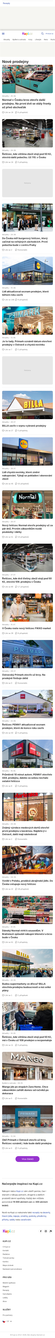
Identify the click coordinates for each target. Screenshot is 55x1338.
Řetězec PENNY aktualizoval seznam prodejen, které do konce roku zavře (27, 710)
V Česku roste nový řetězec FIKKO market (27, 612)
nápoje (16, 1216)
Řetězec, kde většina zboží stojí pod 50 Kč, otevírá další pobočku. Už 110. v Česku (27, 139)
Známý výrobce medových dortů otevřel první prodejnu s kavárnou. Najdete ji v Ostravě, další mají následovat (27, 814)
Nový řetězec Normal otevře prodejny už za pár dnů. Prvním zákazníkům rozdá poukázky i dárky (27, 512)
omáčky (24, 1216)
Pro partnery (7, 1315)
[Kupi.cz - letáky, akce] (27, 34)
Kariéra (5, 1262)
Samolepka (7, 1294)
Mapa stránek (8, 1265)
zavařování (26, 1219)
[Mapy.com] (51, 1231)
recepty (36, 1212)
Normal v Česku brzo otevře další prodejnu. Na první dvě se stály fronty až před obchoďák (27, 87)
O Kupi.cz (6, 1247)
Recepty (6, 3)
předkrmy (41, 1216)
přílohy (5, 1219)
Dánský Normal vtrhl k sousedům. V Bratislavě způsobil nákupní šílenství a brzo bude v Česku (27, 918)
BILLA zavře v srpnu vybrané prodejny (27, 409)
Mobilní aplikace (9, 1283)
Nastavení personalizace (12, 1269)
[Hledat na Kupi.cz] (43, 34)
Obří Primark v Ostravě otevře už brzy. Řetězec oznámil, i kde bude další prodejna (27, 1125)
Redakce (6, 1254)
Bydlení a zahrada (9, 1083)
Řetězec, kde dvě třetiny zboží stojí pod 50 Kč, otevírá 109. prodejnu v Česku (27, 564)
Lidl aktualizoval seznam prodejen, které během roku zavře (27, 277)
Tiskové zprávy (8, 1258)
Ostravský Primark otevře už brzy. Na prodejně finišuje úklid (27, 660)
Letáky (5, 1298)
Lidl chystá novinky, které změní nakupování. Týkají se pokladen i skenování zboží (27, 459)
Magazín (6, 1287)
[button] (27, 1159)
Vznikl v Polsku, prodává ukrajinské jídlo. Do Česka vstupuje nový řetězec (27, 866)
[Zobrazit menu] (3, 33)
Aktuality (5, 96)
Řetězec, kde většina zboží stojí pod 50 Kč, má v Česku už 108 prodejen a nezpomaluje (27, 1022)
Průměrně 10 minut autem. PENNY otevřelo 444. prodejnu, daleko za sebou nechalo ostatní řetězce (27, 761)
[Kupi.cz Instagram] (46, 1231)
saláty (12, 1219)
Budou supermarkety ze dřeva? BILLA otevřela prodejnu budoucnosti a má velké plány (27, 971)
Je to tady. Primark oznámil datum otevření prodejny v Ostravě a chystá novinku (27, 326)
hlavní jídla (7, 1216)
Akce (5, 1301)
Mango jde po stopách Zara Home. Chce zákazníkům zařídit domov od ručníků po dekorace (27, 1074)
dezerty (46, 1212)
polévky (32, 1216)
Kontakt (6, 1250)
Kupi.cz (37, 1183)
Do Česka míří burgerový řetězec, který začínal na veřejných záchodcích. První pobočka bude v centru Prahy (27, 225)
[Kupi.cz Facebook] (41, 1231)
